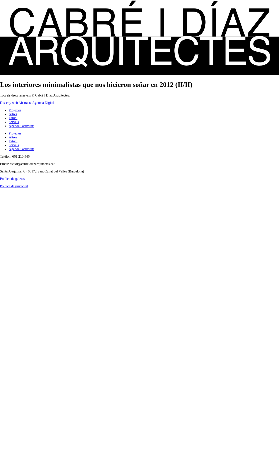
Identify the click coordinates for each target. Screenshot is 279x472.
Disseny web (9, 103)
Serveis (14, 122)
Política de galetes (12, 179)
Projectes (15, 110)
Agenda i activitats (21, 126)
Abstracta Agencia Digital (36, 103)
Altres (13, 114)
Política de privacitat (14, 186)
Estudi (13, 118)
